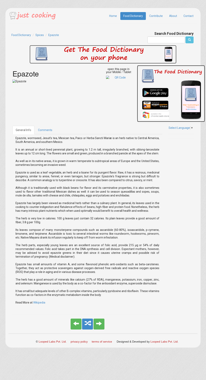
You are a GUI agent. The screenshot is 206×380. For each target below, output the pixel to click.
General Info (23, 130)
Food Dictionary (133, 16)
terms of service (102, 341)
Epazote (53, 35)
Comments (45, 130)
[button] (76, 324)
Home (113, 16)
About (173, 16)
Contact (188, 16)
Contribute (156, 16)
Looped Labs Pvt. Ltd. (53, 341)
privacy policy (79, 341)
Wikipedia (39, 302)
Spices (39, 35)
